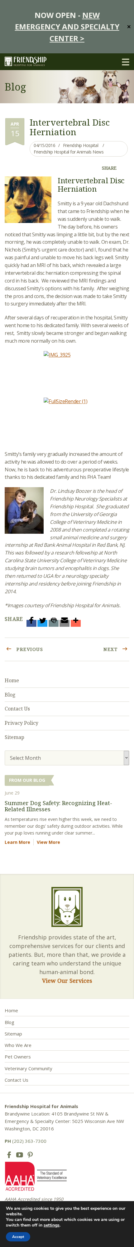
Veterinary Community (28, 1068)
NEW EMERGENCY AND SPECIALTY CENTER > (67, 26)
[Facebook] (31, 623)
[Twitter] (42, 623)
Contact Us (17, 708)
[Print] (54, 623)
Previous (29, 649)
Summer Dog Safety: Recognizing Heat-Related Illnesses (58, 806)
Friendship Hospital (80, 145)
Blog (10, 694)
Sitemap (14, 737)
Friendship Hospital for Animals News (68, 152)
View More (48, 842)
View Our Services (67, 980)
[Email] (64, 623)
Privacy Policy (21, 722)
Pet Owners (18, 1056)
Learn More (17, 842)
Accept (18, 1236)
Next (111, 649)
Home (12, 680)
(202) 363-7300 (25, 1141)
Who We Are (18, 1045)
